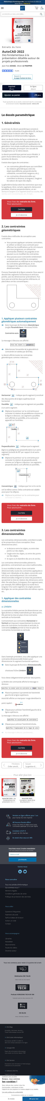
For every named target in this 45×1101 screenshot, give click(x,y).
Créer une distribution (15, 766)
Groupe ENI (11, 1048)
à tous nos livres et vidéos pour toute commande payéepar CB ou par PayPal (25, 824)
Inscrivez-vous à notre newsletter (22, 849)
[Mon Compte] (42, 8)
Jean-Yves (9, 66)
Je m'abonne (21, 215)
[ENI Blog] (22, 1006)
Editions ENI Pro (12, 1071)
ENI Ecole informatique (15, 1037)
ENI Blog (9, 1027)
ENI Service (10, 1060)
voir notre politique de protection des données (21, 850)
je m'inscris (22, 860)
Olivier (24, 66)
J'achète (21, 209)
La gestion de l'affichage (34, 766)
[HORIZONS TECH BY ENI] (22, 988)
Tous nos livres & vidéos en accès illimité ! (22, 2)
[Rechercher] (41, 14)
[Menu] (2, 8)
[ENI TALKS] (22, 969)
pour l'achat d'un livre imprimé (25, 816)
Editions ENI (22, 8)
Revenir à (22, 77)
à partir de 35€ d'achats (20, 832)
